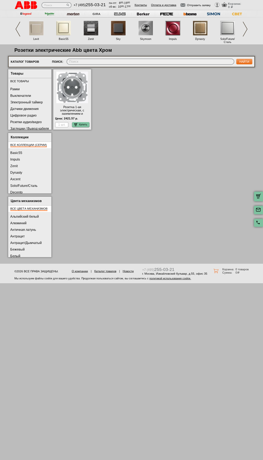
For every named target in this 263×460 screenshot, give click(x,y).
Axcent (15, 179)
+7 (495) (90, 5)
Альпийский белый (24, 216)
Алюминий (18, 223)
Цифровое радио (23, 115)
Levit (36, 38)
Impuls (173, 38)
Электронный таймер (26, 102)
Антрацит (17, 236)
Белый (15, 256)
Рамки (15, 89)
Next (245, 29)
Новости (128, 271)
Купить (83, 124)
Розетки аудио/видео (26, 122)
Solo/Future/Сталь (227, 40)
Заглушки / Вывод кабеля (29, 128)
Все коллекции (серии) (28, 145)
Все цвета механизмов (28, 208)
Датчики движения (24, 109)
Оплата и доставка (163, 5)
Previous (17, 29)
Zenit (91, 38)
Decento (16, 192)
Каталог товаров (105, 271)
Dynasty (200, 38)
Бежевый (17, 249)
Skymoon (145, 38)
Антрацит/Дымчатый (26, 243)
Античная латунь (23, 229)
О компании (80, 271)
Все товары (19, 81)
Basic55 (63, 38)
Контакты (141, 5)
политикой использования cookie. (170, 278)
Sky (118, 38)
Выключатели (20, 95)
